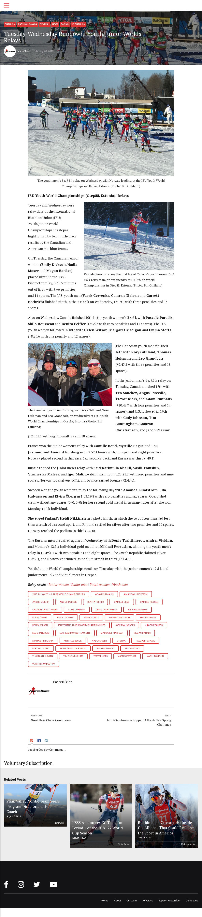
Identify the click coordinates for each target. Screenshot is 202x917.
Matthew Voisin (188, 844)
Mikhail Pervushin (42, 641)
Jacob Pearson (154, 625)
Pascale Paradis (145, 641)
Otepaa (121, 641)
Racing (65, 24)
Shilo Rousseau (105, 648)
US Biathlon (78, 24)
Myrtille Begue (72, 641)
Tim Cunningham (73, 656)
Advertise (147, 900)
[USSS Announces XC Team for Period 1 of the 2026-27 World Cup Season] (100, 816)
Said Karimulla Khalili (73, 648)
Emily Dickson (65, 617)
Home (104, 900)
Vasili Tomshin (155, 656)
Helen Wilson (40, 625)
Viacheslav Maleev (43, 664)
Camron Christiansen (45, 609)
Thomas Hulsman (42, 656)
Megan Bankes (142, 633)
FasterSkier (23, 51)
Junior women (59, 584)
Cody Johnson (76, 609)
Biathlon (10, 24)
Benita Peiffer (95, 602)
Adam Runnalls (104, 594)
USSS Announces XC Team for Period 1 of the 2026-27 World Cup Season (97, 827)
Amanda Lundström (136, 594)
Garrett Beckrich (119, 617)
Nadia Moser (99, 641)
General (44, 24)
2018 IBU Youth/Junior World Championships (58, 594)
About (117, 900)
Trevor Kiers (101, 656)
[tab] (32, 741)
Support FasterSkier (169, 900)
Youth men (120, 584)
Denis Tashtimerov (106, 609)
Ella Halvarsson (137, 609)
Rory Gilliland (40, 648)
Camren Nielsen (149, 602)
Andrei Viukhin (40, 602)
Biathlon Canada (27, 24)
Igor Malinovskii (125, 625)
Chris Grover (124, 844)
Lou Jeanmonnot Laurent (75, 633)
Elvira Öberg (39, 617)
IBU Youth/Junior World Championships (81, 625)
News (55, 24)
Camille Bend (122, 602)
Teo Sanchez (132, 648)
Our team (131, 900)
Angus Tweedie (68, 602)
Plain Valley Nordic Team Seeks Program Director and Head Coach (33, 806)
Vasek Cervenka (127, 656)
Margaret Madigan (112, 633)
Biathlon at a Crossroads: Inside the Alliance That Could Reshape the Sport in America (166, 827)
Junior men (79, 584)
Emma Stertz (91, 617)
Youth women (100, 584)
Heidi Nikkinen (148, 617)
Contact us (192, 900)
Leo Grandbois (40, 633)
